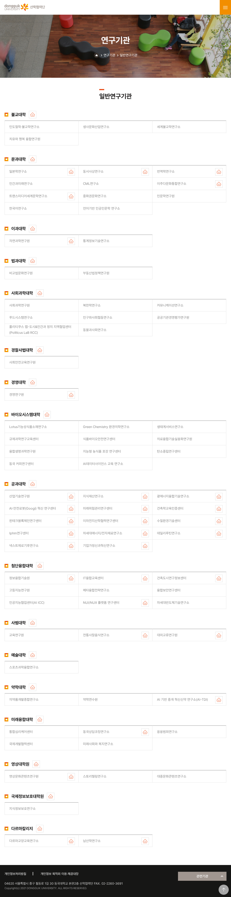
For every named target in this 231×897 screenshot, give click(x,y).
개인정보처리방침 (15, 874)
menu (225, 7)
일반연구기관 (128, 55)
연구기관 (109, 55)
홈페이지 (32, 114)
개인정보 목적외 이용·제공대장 (60, 874)
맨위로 (224, 890)
